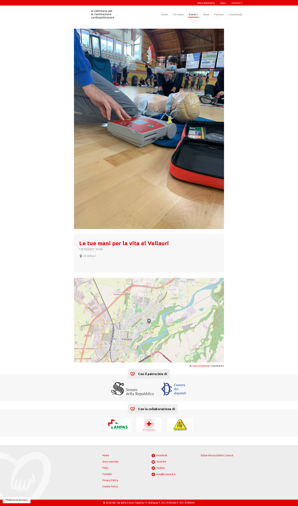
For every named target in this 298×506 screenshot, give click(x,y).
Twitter (160, 468)
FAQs (223, 3)
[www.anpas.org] (118, 424)
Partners (219, 14)
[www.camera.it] (174, 388)
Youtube (161, 461)
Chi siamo (178, 14)
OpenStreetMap (201, 366)
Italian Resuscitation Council (217, 455)
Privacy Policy (110, 480)
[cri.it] (149, 424)
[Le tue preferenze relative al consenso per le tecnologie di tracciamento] (17, 500)
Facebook (161, 455)
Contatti (107, 474)
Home (164, 14)
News (206, 14)
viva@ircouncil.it (165, 474)
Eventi (192, 14)
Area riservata (110, 461)
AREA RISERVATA (206, 3)
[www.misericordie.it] (180, 424)
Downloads (235, 14)
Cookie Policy (110, 486)
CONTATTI (236, 3)
